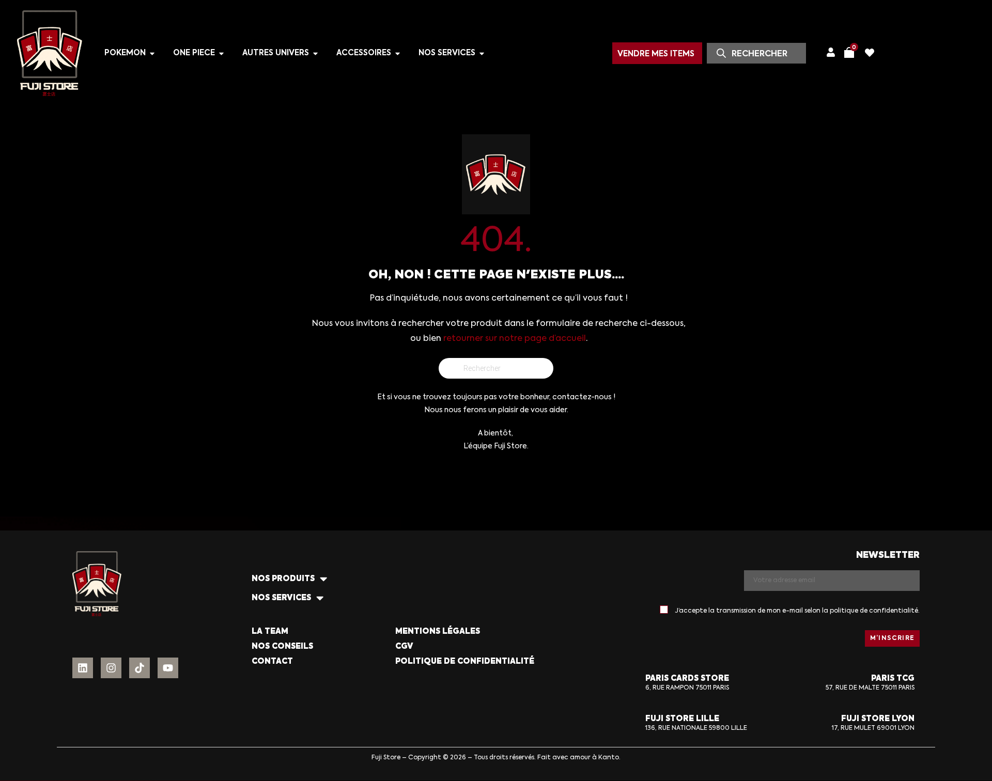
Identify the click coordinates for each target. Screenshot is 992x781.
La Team (270, 631)
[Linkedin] (82, 668)
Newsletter (888, 555)
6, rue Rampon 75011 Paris (687, 688)
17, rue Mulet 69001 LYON (873, 728)
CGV (404, 646)
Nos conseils (282, 646)
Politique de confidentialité (464, 661)
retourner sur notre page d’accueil (514, 339)
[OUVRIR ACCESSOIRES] (397, 53)
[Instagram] (111, 668)
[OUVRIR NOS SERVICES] (482, 53)
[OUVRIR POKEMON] (152, 53)
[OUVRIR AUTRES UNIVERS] (315, 53)
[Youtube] (168, 668)
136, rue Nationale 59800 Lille (696, 728)
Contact (272, 661)
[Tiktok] (139, 668)
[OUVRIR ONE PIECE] (221, 53)
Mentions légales (437, 631)
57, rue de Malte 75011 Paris (870, 688)
